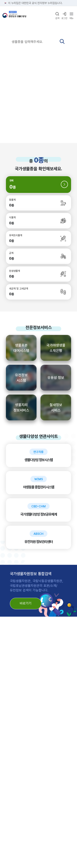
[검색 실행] (62, 41)
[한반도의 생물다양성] (14, 16)
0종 (39, 160)
